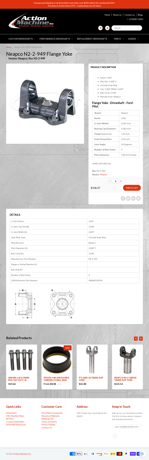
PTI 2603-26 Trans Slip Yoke (91, 378)
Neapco (103, 174)
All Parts (10, 418)
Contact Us (46, 427)
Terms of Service (49, 421)
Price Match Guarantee (52, 413)
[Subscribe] (139, 426)
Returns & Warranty (50, 416)
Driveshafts (11, 413)
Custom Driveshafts (20, 39)
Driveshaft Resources (16, 424)
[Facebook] (115, 436)
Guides (132, 39)
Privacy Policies (48, 424)
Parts (117, 39)
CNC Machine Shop (15, 416)
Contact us (130, 15)
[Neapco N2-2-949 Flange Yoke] (45, 103)
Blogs (140, 15)
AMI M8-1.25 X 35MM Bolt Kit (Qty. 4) (18, 378)
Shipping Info (47, 418)
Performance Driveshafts (55, 39)
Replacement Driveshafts (92, 39)
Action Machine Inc (22, 454)
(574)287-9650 (136, 19)
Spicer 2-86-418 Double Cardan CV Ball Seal (56, 378)
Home (107, 15)
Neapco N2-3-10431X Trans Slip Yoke (125, 378)
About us (117, 15)
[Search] (139, 28)
